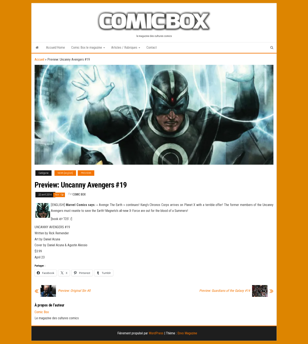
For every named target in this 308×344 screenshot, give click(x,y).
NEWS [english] (65, 173)
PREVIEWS (86, 173)
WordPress (156, 333)
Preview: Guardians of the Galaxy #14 (224, 291)
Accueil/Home (55, 48)
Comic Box (79, 194)
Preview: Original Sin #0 (74, 291)
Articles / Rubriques (124, 48)
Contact (151, 48)
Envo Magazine (187, 333)
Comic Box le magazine (87, 48)
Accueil (39, 59)
